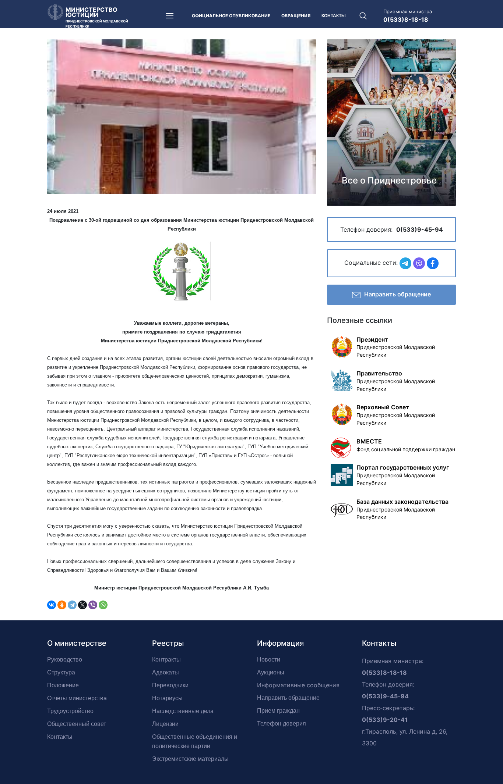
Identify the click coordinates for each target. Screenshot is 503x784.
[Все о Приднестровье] (391, 121)
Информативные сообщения (298, 685)
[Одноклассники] (61, 605)
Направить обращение (397, 294)
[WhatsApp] (103, 605)
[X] (82, 605)
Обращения (295, 15)
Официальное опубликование (231, 15)
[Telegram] (72, 605)
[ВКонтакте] (51, 605)
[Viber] (92, 605)
